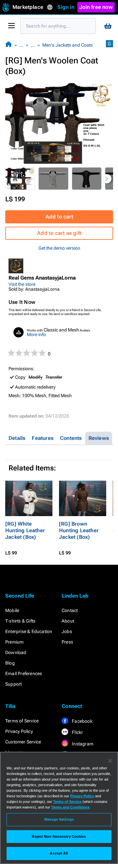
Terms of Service (22, 720)
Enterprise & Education (28, 631)
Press (67, 642)
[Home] (8, 45)
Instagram (82, 743)
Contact (70, 610)
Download (16, 652)
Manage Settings (59, 819)
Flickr (77, 732)
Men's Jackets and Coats (67, 45)
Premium (14, 642)
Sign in (65, 7)
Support (13, 684)
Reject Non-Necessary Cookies (59, 836)
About (68, 621)
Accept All (59, 853)
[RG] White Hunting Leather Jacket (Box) (25, 530)
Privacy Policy (19, 731)
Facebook (81, 721)
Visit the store (22, 284)
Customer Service (23, 741)
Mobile (12, 610)
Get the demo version (59, 248)
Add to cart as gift (59, 233)
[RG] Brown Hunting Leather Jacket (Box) (79, 530)
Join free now (96, 7)
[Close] (110, 761)
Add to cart (59, 217)
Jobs (67, 631)
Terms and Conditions (70, 807)
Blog (10, 663)
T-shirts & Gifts (20, 621)
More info (36, 334)
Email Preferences (23, 673)
